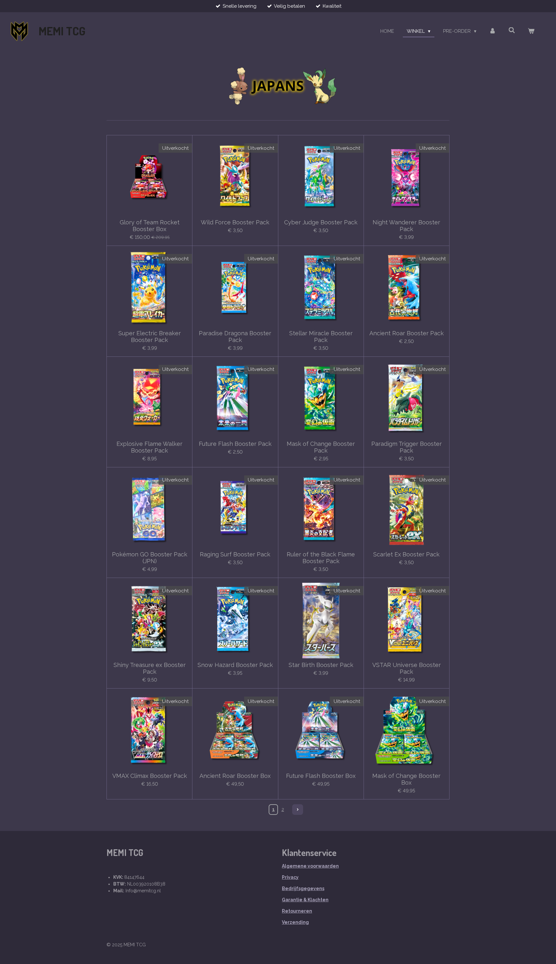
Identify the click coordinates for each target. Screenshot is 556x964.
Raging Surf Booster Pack (235, 554)
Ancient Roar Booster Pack (406, 333)
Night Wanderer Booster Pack (406, 225)
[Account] (492, 31)
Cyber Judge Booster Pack (320, 222)
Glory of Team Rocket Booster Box (150, 225)
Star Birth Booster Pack (321, 665)
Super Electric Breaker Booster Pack (149, 336)
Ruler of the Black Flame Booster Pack (321, 557)
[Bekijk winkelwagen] (531, 31)
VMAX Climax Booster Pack (149, 775)
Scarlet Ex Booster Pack (406, 554)
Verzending (295, 922)
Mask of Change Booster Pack (321, 447)
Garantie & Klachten (305, 899)
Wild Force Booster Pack (235, 222)
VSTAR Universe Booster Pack (406, 668)
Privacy (290, 877)
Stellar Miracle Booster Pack (321, 336)
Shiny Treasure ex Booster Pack (150, 668)
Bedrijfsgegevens (303, 888)
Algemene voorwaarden (310, 866)
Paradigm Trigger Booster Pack (406, 447)
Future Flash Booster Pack (235, 443)
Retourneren (297, 911)
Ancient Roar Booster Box (235, 775)
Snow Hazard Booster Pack (235, 665)
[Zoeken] (512, 30)
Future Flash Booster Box (321, 775)
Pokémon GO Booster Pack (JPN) (149, 557)
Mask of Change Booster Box (406, 779)
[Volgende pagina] (297, 809)
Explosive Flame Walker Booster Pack (149, 447)
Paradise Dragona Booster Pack (235, 336)
